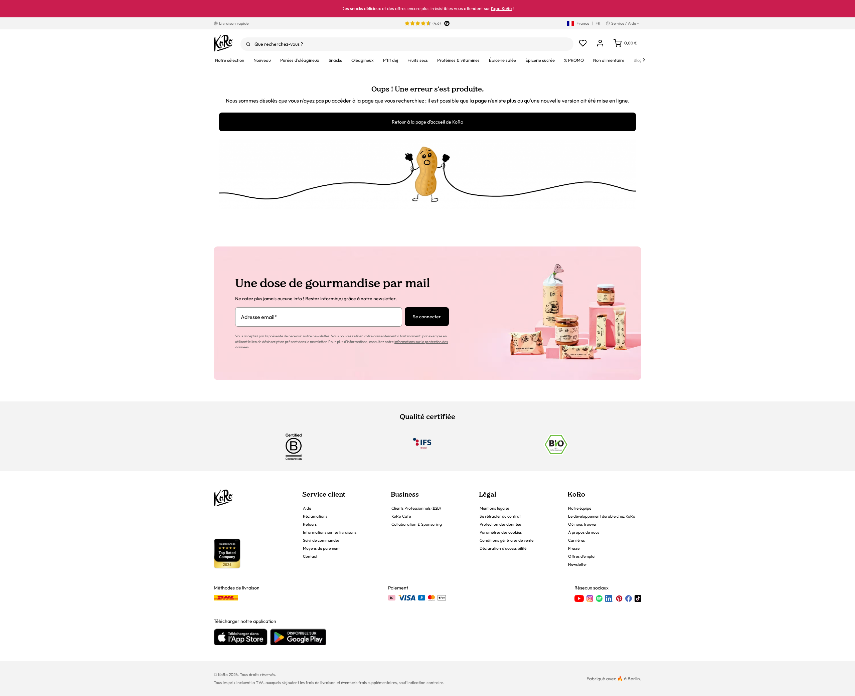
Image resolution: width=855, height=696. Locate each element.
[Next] (644, 59)
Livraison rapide (233, 23)
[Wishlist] (583, 43)
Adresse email (259, 317)
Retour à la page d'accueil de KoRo (427, 122)
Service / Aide (623, 23)
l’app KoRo (501, 8)
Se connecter (427, 317)
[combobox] (406, 44)
